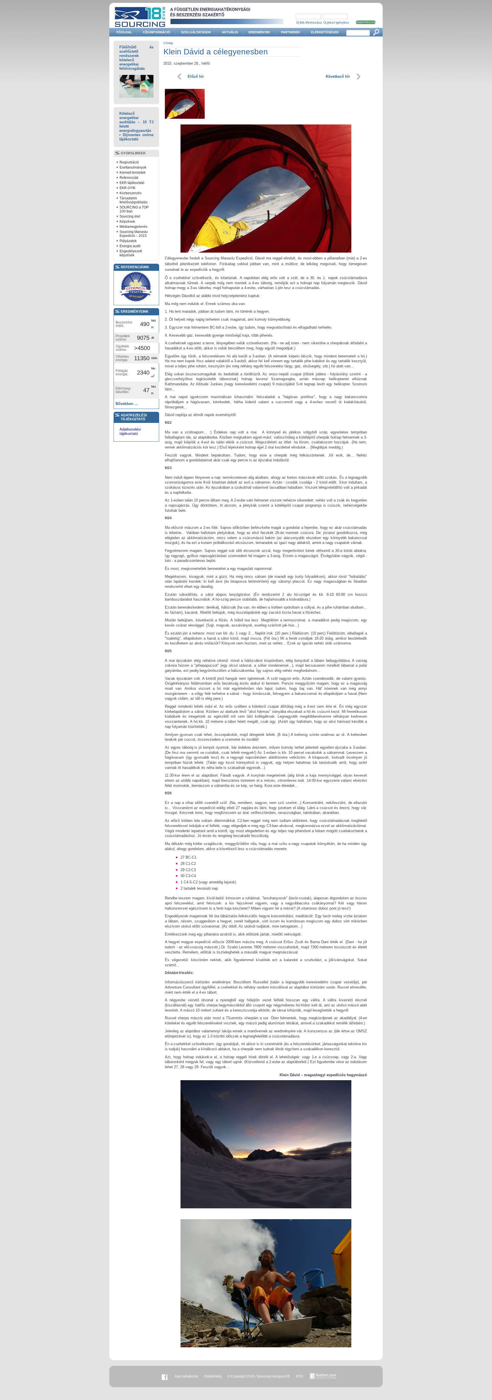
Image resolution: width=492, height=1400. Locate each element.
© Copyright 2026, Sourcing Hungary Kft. (258, 1376)
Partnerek (290, 32)
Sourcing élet (130, 216)
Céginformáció (156, 32)
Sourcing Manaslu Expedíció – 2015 (134, 234)
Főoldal (124, 32)
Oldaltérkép (213, 1376)
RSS (299, 1376)
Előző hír (196, 76)
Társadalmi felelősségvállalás (133, 200)
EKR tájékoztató (132, 183)
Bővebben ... (127, 404)
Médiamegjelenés (133, 227)
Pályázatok (128, 241)
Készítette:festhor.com (323, 1376)
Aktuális (230, 32)
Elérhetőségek (325, 32)
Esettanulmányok (133, 167)
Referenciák (129, 178)
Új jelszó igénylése (336, 22)
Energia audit (130, 246)
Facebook (165, 1376)
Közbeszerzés (131, 193)
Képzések (127, 222)
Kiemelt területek (132, 173)
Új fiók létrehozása (309, 22)
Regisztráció (129, 162)
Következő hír (338, 76)
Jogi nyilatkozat (186, 1376)
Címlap (168, 43)
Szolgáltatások (196, 32)
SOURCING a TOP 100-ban (134, 209)
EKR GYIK (128, 188)
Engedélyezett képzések (131, 253)
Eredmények (259, 32)
